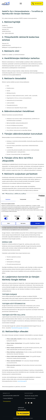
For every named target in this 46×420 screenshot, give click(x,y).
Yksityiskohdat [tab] (23, 199)
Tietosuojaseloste (7, 401)
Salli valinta (23, 223)
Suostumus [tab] (8, 199)
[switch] (17, 218)
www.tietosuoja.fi (22, 381)
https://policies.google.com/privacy (20, 328)
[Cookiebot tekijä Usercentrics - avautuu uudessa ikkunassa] (39, 196)
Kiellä (8, 223)
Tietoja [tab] (38, 199)
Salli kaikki (37, 223)
